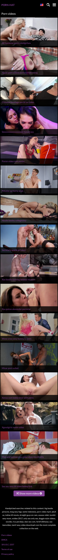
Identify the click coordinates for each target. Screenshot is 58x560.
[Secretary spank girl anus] (29, 252)
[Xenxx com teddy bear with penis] (29, 400)
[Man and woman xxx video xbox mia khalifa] (29, 459)
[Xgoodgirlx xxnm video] (29, 430)
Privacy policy (7, 554)
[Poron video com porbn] (29, 164)
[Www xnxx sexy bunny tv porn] (29, 341)
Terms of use (6, 549)
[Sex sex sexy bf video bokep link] (29, 489)
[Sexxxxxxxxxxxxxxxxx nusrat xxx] (29, 134)
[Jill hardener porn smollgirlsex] (29, 45)
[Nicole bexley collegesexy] (29, 223)
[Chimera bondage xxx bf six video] (29, 105)
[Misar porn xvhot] (29, 371)
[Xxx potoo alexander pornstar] (29, 311)
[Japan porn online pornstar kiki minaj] (29, 75)
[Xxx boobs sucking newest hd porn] (29, 282)
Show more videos (29, 493)
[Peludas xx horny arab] (29, 193)
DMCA (4, 540)
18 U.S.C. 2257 (7, 544)
